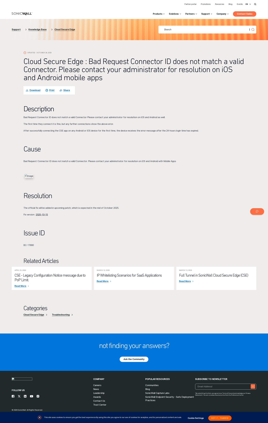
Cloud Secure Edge (64, 29)
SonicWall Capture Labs (157, 393)
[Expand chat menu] (257, 211)
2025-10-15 (42, 214)
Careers (97, 385)
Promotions (206, 4)
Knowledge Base (37, 29)
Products (157, 14)
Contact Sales (244, 14)
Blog (230, 4)
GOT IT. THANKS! (220, 418)
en (247, 4)
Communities (152, 385)
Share (66, 90)
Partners (190, 14)
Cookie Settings (196, 418)
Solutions (174, 14)
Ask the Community (134, 359)
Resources (219, 4)
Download (35, 90)
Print (51, 90)
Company (221, 14)
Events (240, 4)
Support (205, 14)
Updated (31, 53)
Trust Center (99, 404)
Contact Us (99, 401)
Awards (97, 397)
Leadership (99, 393)
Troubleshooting (61, 314)
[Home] (22, 14)
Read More (20, 286)
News (96, 389)
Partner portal (190, 4)
